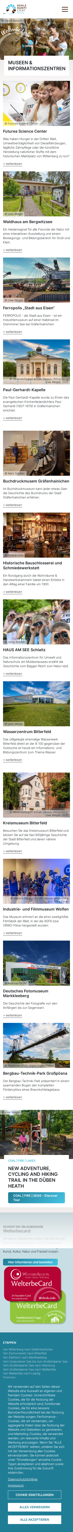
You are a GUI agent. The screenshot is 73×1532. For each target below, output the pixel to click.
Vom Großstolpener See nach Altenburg (29, 1365)
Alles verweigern (34, 1507)
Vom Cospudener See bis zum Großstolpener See (35, 1361)
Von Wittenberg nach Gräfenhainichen (28, 1349)
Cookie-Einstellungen (35, 1495)
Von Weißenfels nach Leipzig (21, 1373)
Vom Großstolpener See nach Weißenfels (29, 1369)
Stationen (9, 1377)
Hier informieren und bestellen (30, 1262)
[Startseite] (15, 9)
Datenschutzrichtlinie (23, 1479)
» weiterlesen (12, 164)
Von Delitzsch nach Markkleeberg (25, 1357)
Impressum (16, 1485)
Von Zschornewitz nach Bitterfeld (25, 1353)
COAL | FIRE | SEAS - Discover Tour (35, 1198)
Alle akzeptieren (34, 1520)
